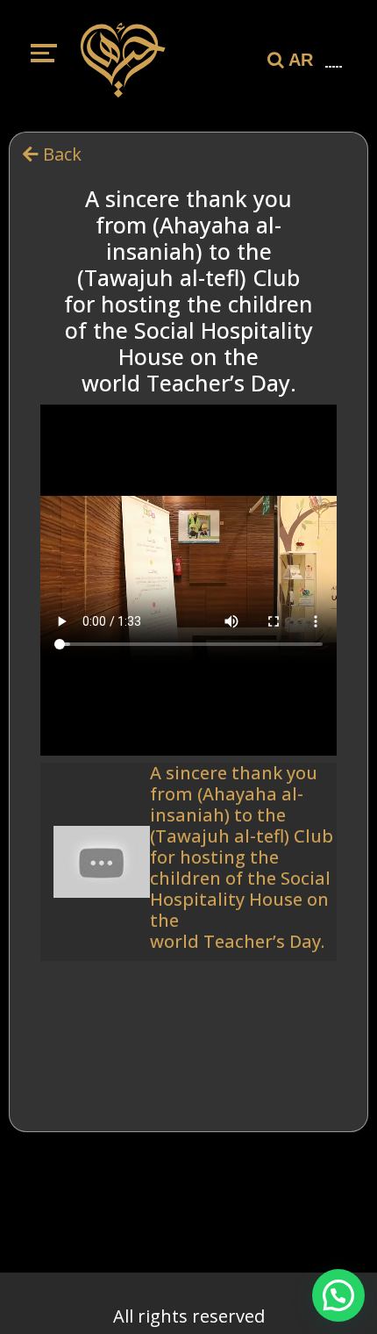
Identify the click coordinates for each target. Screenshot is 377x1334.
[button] (338, 1295)
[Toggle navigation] (44, 54)
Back (60, 154)
